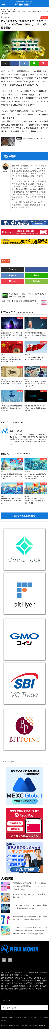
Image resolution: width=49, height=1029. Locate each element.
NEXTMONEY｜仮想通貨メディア (22, 1025)
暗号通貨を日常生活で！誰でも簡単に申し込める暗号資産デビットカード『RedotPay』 (30, 886)
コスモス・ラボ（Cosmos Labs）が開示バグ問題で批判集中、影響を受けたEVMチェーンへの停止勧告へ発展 (30, 930)
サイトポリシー (28, 1017)
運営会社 (4, 1017)
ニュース (6, 261)
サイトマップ (39, 1017)
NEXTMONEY (15, 430)
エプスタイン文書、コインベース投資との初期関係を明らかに (30, 907)
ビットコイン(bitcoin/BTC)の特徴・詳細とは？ (30, 896)
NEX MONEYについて (15, 1017)
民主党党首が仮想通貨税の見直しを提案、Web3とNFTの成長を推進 (30, 918)
